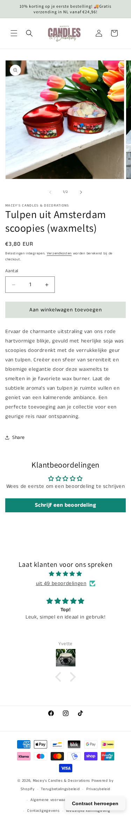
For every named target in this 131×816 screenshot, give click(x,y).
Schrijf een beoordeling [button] (65, 505)
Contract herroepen (95, 803)
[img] (65, 574)
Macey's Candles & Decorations (61, 780)
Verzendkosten (59, 253)
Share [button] (18, 437)
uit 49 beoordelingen (61, 583)
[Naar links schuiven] (50, 192)
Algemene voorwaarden (52, 800)
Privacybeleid (98, 789)
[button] (14, 33)
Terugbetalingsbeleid (60, 789)
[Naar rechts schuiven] (81, 192)
